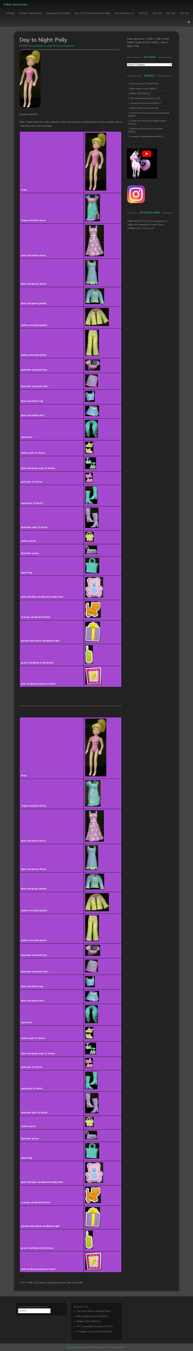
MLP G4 (170, 13)
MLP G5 (184, 13)
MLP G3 (157, 13)
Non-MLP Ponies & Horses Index (92, 13)
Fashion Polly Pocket (30, 13)
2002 (30, 1282)
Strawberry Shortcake (58, 13)
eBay (130, 224)
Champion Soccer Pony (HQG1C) (145, 103)
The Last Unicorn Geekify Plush (144, 83)
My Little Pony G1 (124, 13)
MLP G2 (143, 13)
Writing (10, 13)
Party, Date (66, 1282)
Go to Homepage (75, 1347)
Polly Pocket (77, 1282)
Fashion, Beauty (53, 1282)
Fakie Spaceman (15, 4)
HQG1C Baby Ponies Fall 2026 (144, 108)
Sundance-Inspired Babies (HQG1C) (147, 136)
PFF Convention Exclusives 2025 (145, 98)
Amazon (143, 224)
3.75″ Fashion (39, 1282)
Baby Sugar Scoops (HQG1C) (143, 88)
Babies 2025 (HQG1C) (140, 93)
